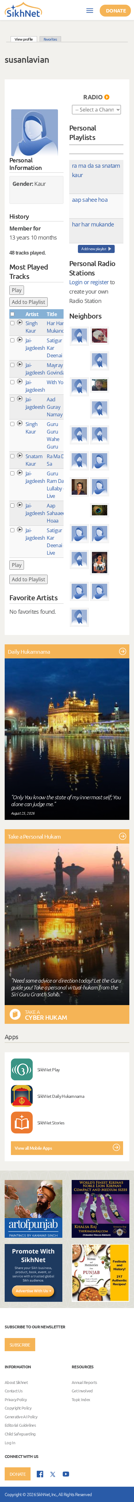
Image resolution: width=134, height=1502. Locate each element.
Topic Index (81, 1399)
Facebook (40, 1474)
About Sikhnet (16, 1382)
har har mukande (93, 224)
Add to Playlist (28, 302)
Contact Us (13, 1390)
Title (52, 314)
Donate (116, 10)
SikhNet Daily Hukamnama (60, 1096)
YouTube (66, 1474)
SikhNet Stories (51, 1122)
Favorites (50, 39)
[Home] (23, 9)
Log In (10, 1442)
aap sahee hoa (90, 199)
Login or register (88, 282)
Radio (93, 97)
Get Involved (82, 1390)
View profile (26, 39)
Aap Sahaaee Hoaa (56, 513)
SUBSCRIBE (20, 1344)
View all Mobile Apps (33, 1148)
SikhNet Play (48, 1069)
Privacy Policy (15, 1399)
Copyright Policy (18, 1408)
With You (56, 382)
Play (17, 290)
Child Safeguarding (20, 1433)
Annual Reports (84, 1382)
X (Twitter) (53, 1474)
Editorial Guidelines (20, 1425)
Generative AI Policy (21, 1416)
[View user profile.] (34, 132)
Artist (32, 314)
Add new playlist (93, 248)
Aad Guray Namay (54, 407)
